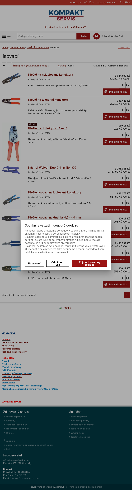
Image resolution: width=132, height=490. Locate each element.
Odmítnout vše (57, 263)
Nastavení (34, 263)
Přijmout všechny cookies (89, 263)
